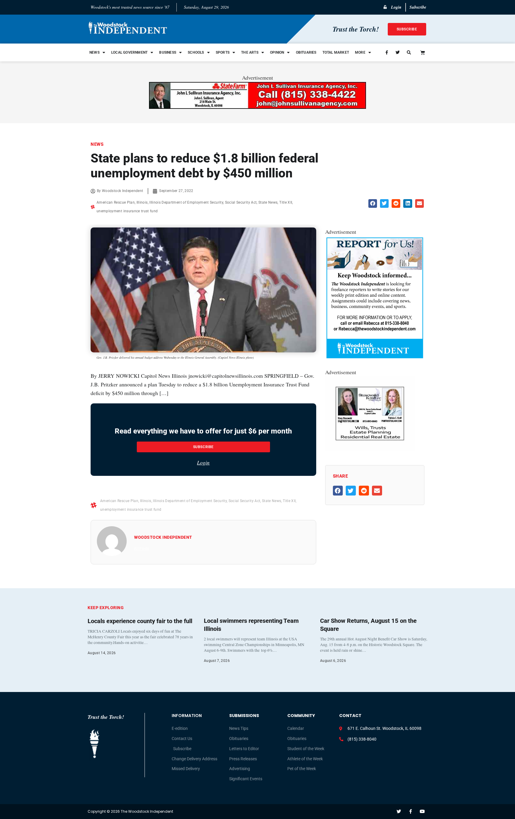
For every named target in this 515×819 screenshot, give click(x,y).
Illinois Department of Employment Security (186, 202)
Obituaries (306, 52)
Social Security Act (241, 202)
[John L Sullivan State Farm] (257, 106)
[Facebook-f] (410, 811)
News (94, 52)
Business (167, 52)
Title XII (285, 202)
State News (268, 202)
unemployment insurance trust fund (127, 211)
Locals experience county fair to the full (140, 621)
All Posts (141, 548)
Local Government (129, 52)
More (360, 52)
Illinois (142, 202)
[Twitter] (399, 811)
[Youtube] (422, 811)
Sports (222, 52)
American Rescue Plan (116, 202)
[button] (372, 203)
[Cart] (422, 52)
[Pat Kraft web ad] (370, 448)
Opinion (277, 52)
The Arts (249, 52)
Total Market (335, 52)
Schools (196, 52)
